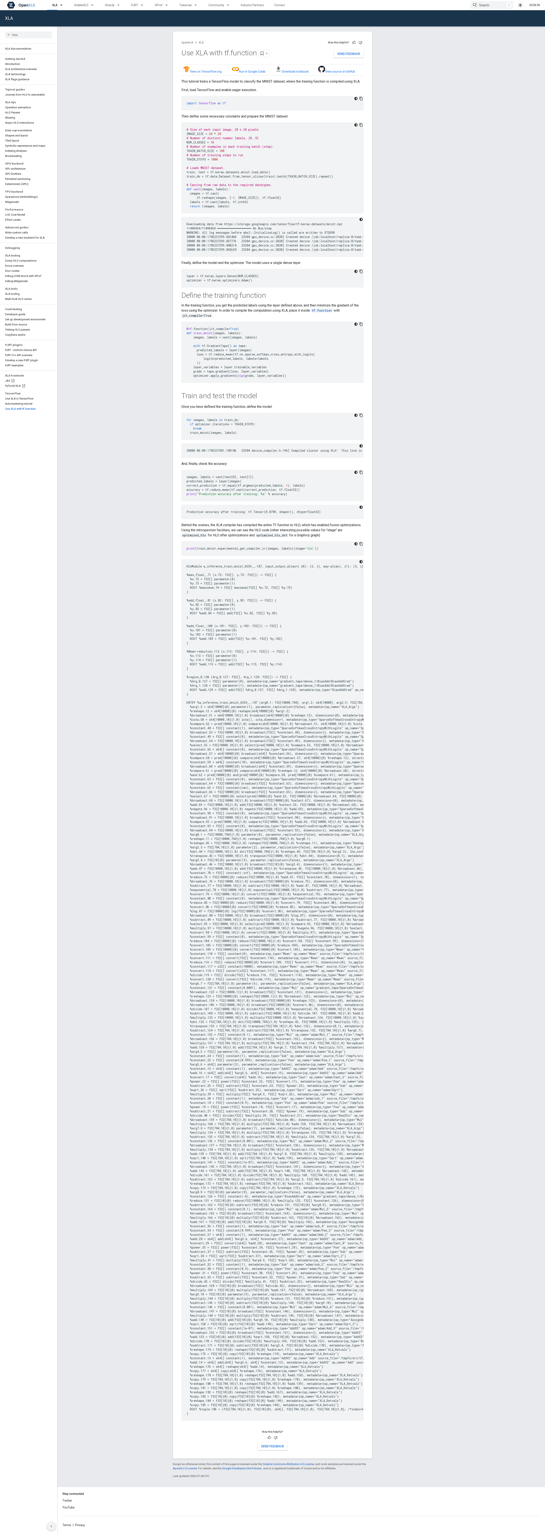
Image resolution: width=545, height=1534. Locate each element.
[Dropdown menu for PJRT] (144, 5)
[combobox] (491, 5)
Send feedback (348, 54)
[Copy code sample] (361, 98)
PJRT (134, 5)
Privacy (80, 1525)
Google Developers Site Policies (241, 1468)
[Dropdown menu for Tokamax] (197, 5)
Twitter (67, 1500)
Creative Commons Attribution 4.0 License (288, 1464)
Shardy (110, 5)
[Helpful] (354, 42)
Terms (66, 1525)
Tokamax (185, 5)
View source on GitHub (340, 71)
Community (216, 5)
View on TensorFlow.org (206, 71)
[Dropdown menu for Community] (230, 5)
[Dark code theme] (356, 98)
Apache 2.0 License (185, 1468)
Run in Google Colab (252, 71)
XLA (54, 5)
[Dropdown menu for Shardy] (120, 5)
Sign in (534, 5)
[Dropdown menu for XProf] (168, 5)
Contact (279, 5)
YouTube (68, 1507)
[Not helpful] (360, 42)
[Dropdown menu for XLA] (63, 5)
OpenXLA (187, 42)
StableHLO (81, 5)
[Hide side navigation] (51, 1526)
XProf (159, 5)
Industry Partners (252, 5)
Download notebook (295, 71)
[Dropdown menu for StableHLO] (94, 5)
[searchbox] (28, 35)
